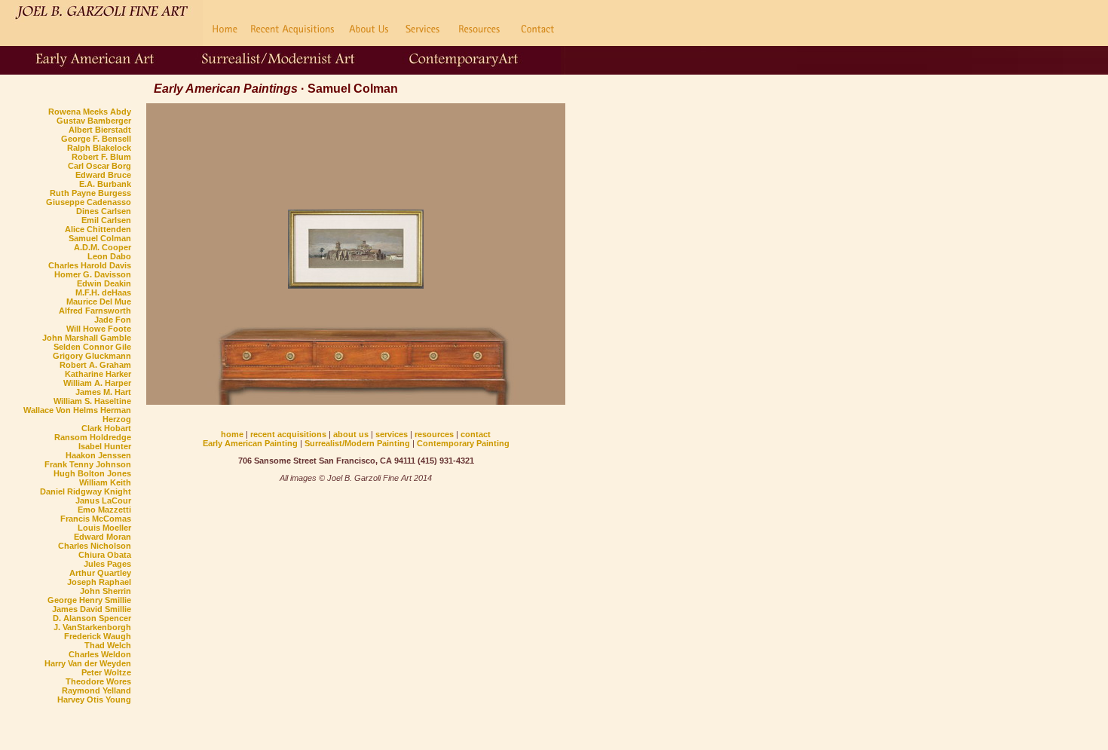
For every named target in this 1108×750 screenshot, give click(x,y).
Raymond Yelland (96, 690)
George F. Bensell (96, 138)
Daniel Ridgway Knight (85, 491)
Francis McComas (95, 518)
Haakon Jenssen (98, 455)
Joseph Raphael (99, 581)
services (391, 434)
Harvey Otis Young (94, 699)
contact (476, 434)
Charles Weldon (100, 654)
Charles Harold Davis (89, 265)
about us (352, 434)
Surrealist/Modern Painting (357, 443)
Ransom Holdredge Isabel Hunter (92, 442)
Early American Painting (250, 443)
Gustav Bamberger (94, 120)
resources (434, 434)
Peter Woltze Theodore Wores (98, 677)
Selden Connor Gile (92, 346)
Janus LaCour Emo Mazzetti (103, 505)
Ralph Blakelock (99, 147)
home (232, 434)
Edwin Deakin (104, 283)
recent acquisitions (288, 434)
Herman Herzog (115, 415)
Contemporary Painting (463, 443)
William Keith (105, 482)
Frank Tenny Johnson (87, 464)
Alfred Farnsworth (95, 310)
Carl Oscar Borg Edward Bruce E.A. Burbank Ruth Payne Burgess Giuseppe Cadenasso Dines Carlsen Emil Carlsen (88, 193)
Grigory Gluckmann (92, 355)
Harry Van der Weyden (87, 663)
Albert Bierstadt (100, 129)
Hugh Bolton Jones (92, 473)
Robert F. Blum (101, 156)
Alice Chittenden (98, 229)
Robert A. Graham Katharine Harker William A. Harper (95, 373)
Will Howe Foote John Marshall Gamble (86, 333)
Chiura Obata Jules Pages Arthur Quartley (100, 563)
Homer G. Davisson (92, 274)
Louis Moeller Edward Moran (102, 532)
